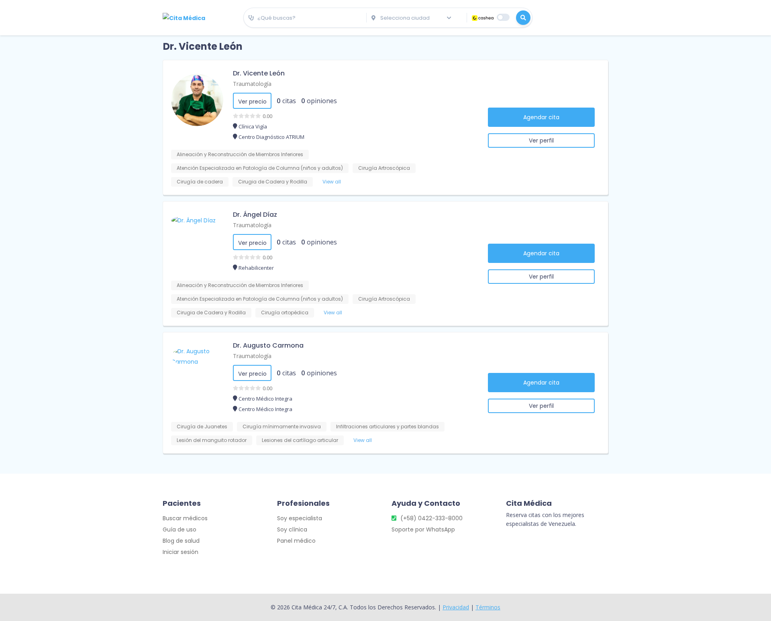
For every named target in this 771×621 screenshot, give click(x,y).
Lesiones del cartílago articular (300, 440)
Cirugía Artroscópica (384, 168)
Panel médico (296, 541)
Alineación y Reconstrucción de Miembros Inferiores (240, 154)
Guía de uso (179, 529)
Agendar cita (541, 117)
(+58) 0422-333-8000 (431, 518)
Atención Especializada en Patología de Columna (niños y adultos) (260, 168)
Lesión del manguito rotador (212, 440)
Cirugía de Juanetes (202, 426)
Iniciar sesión (180, 552)
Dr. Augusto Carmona (268, 345)
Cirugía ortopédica (284, 312)
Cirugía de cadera (200, 181)
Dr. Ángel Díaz (255, 214)
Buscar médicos (185, 518)
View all (331, 181)
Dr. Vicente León (259, 73)
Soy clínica (292, 529)
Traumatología (252, 84)
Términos (487, 607)
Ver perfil (541, 140)
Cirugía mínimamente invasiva (282, 426)
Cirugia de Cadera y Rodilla (272, 181)
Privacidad (456, 607)
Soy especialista (299, 518)
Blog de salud (181, 541)
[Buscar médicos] (523, 17)
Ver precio (252, 102)
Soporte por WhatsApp (423, 529)
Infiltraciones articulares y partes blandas (387, 426)
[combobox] (305, 18)
